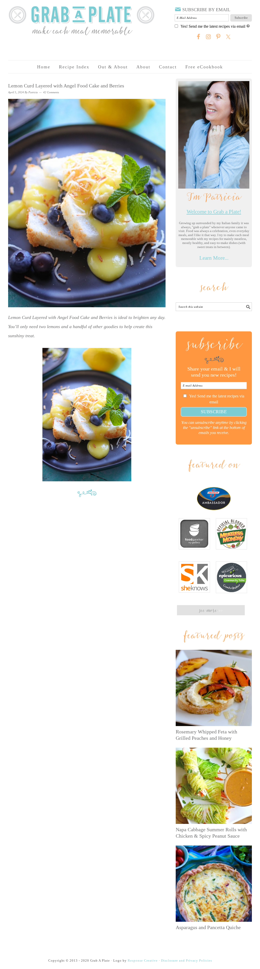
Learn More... (214, 258)
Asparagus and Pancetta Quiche (208, 927)
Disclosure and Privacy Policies (186, 960)
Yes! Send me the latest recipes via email (213, 26)
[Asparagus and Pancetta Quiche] (214, 883)
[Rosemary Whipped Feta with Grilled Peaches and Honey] (214, 688)
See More (211, 611)
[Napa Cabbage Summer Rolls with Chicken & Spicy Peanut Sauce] (214, 786)
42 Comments (51, 92)
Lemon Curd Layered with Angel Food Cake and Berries (66, 85)
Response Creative (143, 960)
